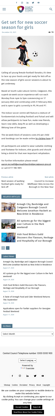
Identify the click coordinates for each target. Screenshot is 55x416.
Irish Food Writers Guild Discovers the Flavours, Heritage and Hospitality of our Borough (35, 237)
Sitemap (7, 385)
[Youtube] (38, 3)
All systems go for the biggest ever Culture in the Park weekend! (34, 224)
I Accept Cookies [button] (21, 407)
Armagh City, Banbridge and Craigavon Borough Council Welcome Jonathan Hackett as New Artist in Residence (28, 263)
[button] (51, 9)
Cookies (15, 385)
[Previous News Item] (3, 248)
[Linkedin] (27, 3)
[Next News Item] (7, 248)
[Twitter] (33, 3)
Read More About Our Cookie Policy (28, 412)
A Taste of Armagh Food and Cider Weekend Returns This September (26, 298)
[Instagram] (22, 3)
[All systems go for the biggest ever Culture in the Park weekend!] (8, 224)
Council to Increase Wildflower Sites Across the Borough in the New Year (41, 184)
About (38, 385)
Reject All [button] (37, 407)
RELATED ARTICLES (11, 197)
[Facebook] (16, 3)
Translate (30, 368)
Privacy (32, 385)
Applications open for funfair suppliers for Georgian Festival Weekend (26, 310)
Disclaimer (24, 385)
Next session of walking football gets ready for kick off (12, 184)
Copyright (46, 385)
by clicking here (43, 138)
